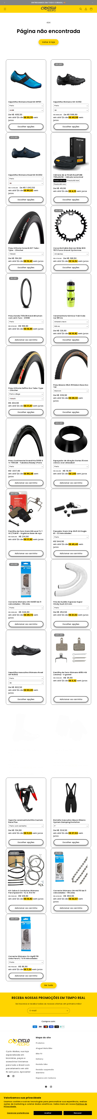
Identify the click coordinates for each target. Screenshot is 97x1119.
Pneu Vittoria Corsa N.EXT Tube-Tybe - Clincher (24, 249)
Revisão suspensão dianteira (45, 1071)
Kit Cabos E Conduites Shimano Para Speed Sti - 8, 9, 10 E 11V (23, 892)
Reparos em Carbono (46, 1078)
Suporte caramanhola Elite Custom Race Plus (25, 821)
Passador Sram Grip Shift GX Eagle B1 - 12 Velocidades (70, 532)
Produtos (40, 1043)
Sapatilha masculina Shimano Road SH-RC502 (25, 673)
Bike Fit (39, 1053)
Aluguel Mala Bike (44, 1048)
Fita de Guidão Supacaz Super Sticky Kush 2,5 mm (67, 603)
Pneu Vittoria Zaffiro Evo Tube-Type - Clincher (25, 389)
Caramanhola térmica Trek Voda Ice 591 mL (69, 317)
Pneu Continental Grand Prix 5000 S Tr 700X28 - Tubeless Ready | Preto (25, 462)
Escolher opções (26, 126)
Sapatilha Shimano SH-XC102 (67, 102)
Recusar (78, 1113)
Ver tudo (48, 985)
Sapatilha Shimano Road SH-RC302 (25, 175)
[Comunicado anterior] (4, 2)
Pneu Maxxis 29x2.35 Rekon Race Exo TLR (70, 386)
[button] (5, 9)
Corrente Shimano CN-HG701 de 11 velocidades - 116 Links (69, 892)
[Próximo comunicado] (92, 2)
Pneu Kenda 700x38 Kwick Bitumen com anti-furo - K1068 (25, 317)
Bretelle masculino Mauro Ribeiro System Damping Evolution (69, 821)
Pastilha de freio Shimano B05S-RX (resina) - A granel (70, 673)
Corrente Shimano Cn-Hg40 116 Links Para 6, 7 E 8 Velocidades (23, 957)
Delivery (39, 1059)
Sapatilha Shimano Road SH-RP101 (24, 102)
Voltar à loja (48, 42)
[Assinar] (67, 1010)
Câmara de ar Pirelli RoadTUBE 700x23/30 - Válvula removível (68, 176)
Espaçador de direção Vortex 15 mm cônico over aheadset (70, 462)
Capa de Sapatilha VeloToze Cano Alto (24, 751)
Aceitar (47, 1113)
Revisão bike (41, 1064)
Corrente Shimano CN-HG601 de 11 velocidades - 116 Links (24, 603)
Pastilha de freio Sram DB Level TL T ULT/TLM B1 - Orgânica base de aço (25, 532)
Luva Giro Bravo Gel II (63, 750)
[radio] (59, 180)
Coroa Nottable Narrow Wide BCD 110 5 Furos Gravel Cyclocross (69, 249)
